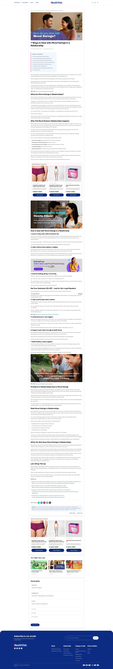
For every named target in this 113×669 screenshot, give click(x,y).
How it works (66, 649)
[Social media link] (15, 648)
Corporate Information (68, 655)
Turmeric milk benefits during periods (44, 91)
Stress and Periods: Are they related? (44, 383)
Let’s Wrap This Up (36, 69)
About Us (89, 649)
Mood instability (34, 81)
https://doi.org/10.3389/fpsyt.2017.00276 (65, 483)
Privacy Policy (78, 656)
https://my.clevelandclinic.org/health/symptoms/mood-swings (50, 497)
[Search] (92, 2)
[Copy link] (50, 503)
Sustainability (66, 651)
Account (77, 649)
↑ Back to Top (79, 513)
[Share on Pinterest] (44, 503)
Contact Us (77, 660)
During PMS (33, 449)
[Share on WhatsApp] (39, 503)
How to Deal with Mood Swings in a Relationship (42, 60)
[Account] (97, 2)
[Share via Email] (47, 503)
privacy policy (73, 295)
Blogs (89, 653)
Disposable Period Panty (56, 651)
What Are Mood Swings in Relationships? (41, 56)
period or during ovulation (64, 129)
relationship (61, 255)
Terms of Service (78, 658)
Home (32, 10)
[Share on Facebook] (41, 503)
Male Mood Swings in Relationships (40, 66)
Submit (95, 637)
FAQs (89, 651)
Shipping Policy (78, 654)
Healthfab (27, 665)
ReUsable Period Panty (56, 649)
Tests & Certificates (67, 653)
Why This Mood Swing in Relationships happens (42, 58)
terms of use (47, 295)
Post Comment (35, 624)
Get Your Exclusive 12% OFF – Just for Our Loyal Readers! (43, 62)
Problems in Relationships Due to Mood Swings (42, 64)
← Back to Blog (72, 513)
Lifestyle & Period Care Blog (39, 10)
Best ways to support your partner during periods (47, 314)
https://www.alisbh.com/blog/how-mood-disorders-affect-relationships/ (51, 487)
